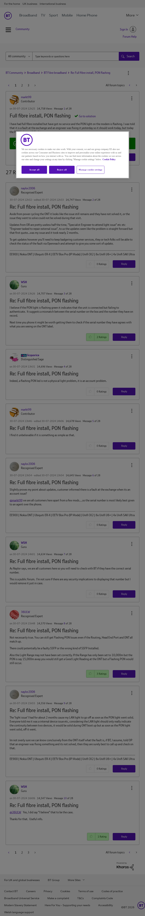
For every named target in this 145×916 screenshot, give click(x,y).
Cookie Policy (109, 159)
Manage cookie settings (90, 170)
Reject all (62, 170)
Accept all (34, 170)
